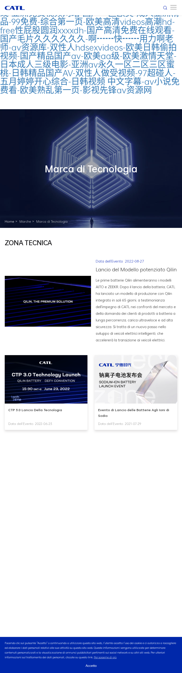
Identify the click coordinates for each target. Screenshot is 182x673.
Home (9, 221)
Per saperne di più (105, 657)
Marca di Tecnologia (52, 221)
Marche (25, 221)
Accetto (91, 666)
